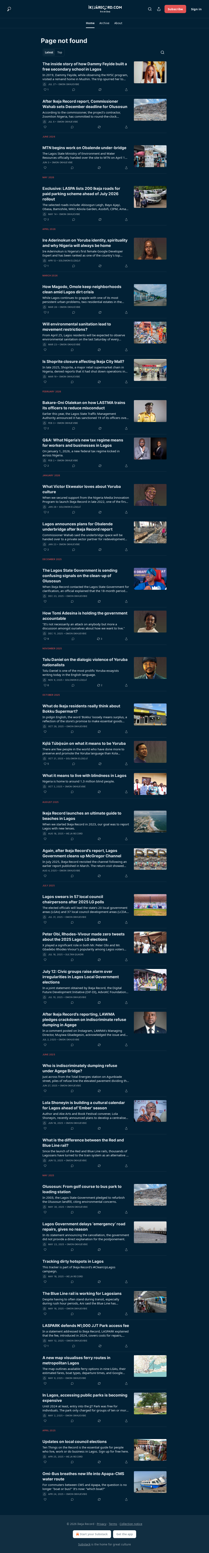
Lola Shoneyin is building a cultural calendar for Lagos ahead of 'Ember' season (83, 1105)
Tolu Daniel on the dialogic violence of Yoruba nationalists (85, 662)
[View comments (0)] (73, 89)
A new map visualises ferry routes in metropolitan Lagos (76, 1360)
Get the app (124, 1534)
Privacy (101, 1524)
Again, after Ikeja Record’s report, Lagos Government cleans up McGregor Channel (81, 853)
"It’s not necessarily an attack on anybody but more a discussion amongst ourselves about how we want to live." (83, 626)
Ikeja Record (74, 833)
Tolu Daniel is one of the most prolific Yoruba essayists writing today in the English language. (80, 672)
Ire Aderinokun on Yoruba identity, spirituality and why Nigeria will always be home (85, 243)
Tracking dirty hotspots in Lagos (73, 1261)
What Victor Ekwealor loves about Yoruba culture (81, 489)
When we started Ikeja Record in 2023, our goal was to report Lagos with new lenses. (85, 826)
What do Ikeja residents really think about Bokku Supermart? (81, 709)
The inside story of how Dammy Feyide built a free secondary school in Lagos (84, 67)
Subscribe (175, 9)
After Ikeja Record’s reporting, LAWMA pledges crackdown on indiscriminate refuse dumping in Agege (84, 1019)
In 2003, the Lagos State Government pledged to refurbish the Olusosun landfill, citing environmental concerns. (83, 1199)
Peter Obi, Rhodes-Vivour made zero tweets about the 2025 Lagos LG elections (83, 937)
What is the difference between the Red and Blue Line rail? (83, 1143)
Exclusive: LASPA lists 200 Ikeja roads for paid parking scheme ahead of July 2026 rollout (81, 193)
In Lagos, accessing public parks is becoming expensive (84, 1398)
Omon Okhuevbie (68, 84)
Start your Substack (94, 1534)
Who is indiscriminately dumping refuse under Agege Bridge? (79, 1068)
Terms (113, 1524)
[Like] (45, 127)
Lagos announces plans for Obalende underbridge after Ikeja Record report (77, 527)
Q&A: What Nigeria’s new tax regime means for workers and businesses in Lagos (82, 443)
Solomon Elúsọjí (69, 260)
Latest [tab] (49, 52)
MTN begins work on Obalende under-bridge (84, 147)
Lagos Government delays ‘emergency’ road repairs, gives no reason (83, 1227)
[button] (90, 23)
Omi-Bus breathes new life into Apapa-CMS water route (83, 1476)
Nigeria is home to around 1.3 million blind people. (78, 781)
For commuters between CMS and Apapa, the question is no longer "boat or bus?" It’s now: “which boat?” (84, 1487)
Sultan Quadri (74, 954)
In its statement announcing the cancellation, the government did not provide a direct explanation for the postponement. (85, 1237)
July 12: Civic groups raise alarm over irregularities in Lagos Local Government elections (80, 977)
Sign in (196, 9)
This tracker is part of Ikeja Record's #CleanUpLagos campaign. (78, 1269)
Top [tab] (59, 52)
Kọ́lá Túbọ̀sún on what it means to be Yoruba (84, 743)
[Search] (150, 9)
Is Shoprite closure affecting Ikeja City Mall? (83, 361)
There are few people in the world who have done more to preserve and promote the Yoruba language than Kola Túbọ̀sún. (83, 751)
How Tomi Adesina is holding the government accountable (84, 616)
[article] (104, 77)
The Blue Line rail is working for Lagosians (82, 1293)
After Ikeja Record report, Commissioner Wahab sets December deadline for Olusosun (84, 104)
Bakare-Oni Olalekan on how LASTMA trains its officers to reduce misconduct (83, 405)
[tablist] (53, 52)
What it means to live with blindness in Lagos (84, 775)
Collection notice (131, 1524)
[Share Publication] (159, 9)
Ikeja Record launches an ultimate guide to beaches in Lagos (81, 816)
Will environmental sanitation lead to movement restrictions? (76, 327)
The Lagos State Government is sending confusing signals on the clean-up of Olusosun (79, 575)
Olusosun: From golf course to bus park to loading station (82, 1189)
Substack (84, 1544)
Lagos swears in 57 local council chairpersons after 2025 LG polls (73, 899)
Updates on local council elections (74, 1441)
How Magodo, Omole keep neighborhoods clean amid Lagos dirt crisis (81, 289)
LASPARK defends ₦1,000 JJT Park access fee (85, 1325)
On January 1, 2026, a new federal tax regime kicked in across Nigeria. (81, 453)
